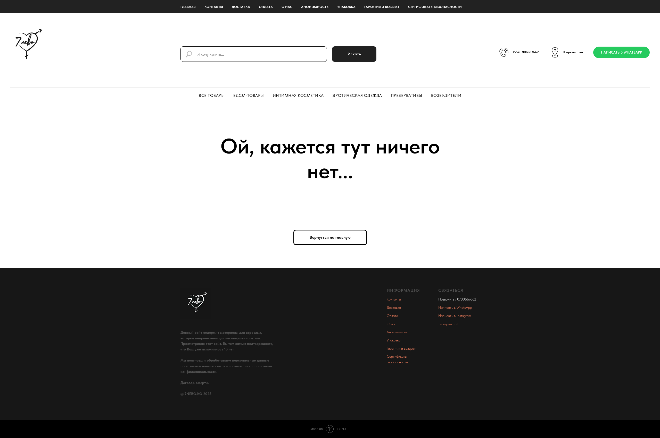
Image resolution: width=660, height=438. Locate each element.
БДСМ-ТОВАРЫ (248, 95)
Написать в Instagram (454, 316)
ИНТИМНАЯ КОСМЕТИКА (298, 95)
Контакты (213, 7)
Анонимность (314, 7)
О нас (287, 7)
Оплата (266, 7)
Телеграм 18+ (448, 324)
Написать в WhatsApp (455, 307)
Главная (188, 7)
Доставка (241, 7)
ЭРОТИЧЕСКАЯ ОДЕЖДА (357, 95)
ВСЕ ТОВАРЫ (212, 95)
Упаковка (346, 7)
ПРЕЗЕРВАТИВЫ (406, 95)
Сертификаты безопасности (435, 7)
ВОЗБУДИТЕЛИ (446, 95)
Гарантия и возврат (381, 7)
